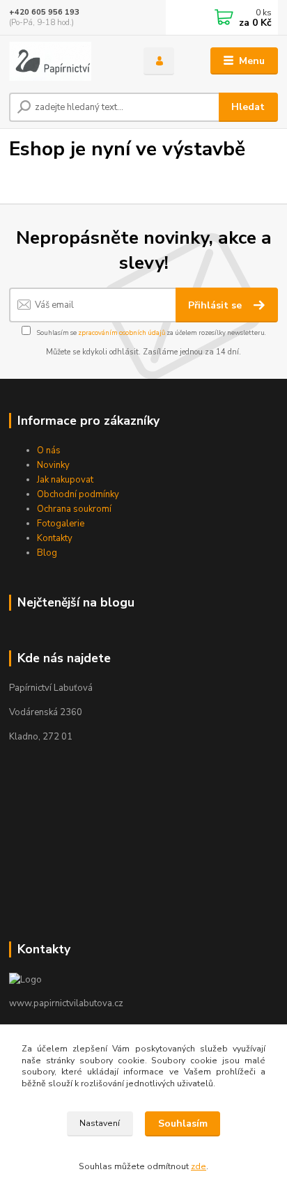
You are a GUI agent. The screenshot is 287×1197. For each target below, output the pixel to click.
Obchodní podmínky (78, 494)
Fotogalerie (60, 523)
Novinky (53, 465)
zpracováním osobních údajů (121, 332)
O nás (49, 450)
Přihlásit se (216, 305)
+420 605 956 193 (44, 12)
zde (198, 1166)
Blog (47, 553)
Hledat (248, 107)
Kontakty (54, 538)
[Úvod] (65, 61)
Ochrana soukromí (74, 509)
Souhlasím (183, 1123)
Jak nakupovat (65, 480)
